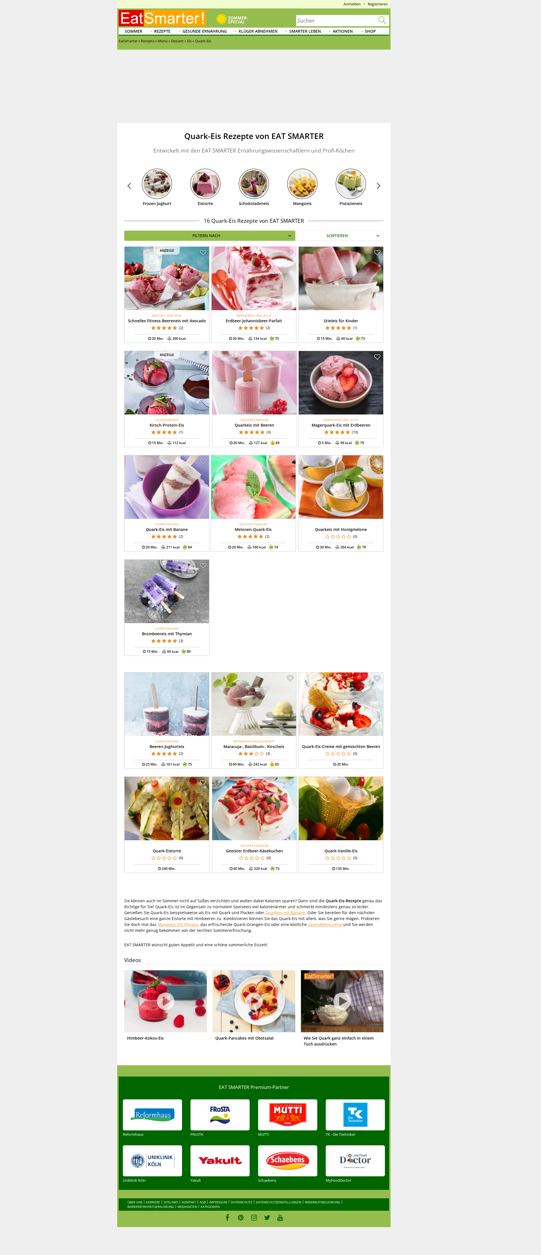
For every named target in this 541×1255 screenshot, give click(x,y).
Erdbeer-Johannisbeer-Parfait (254, 320)
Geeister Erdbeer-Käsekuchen (254, 850)
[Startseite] (162, 18)
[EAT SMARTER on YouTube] (280, 1217)
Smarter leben (305, 31)
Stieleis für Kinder (341, 320)
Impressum (218, 1202)
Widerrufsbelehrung (322, 1202)
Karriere (153, 1202)
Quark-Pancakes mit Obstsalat (244, 1038)
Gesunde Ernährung (205, 31)
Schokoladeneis (254, 203)
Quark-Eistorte (167, 850)
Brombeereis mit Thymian (167, 633)
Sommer (133, 31)
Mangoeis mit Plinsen (178, 924)
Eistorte (205, 203)
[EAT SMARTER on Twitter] (267, 1217)
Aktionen (343, 31)
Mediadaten (187, 1207)
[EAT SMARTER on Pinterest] (241, 1217)
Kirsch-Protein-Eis (167, 425)
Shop (370, 31)
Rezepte (162, 31)
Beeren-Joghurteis (167, 746)
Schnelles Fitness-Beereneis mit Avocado (167, 320)
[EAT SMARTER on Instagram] (254, 1217)
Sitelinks (171, 1202)
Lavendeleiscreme (325, 924)
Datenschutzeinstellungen (278, 1202)
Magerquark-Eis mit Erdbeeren (341, 425)
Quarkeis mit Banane (285, 912)
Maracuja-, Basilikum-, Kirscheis (253, 746)
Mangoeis (302, 203)
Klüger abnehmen (258, 31)
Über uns (134, 1202)
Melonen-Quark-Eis (253, 529)
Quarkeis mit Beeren (254, 425)
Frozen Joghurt (157, 203)
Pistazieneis (351, 203)
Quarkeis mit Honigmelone (341, 529)
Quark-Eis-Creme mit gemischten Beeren (341, 746)
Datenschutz (241, 1202)
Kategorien (210, 1207)
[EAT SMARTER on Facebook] (227, 1217)
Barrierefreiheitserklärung (150, 1207)
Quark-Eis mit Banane (167, 529)
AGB (202, 1202)
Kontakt (189, 1202)
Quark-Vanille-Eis (341, 850)
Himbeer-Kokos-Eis (145, 1038)
